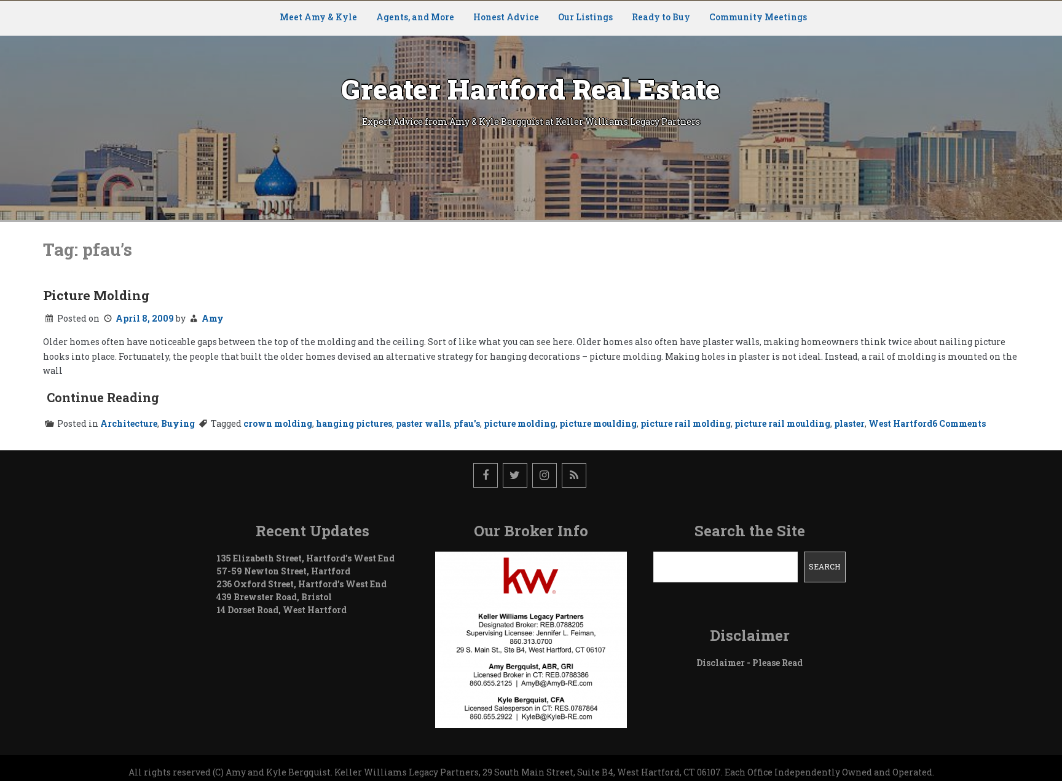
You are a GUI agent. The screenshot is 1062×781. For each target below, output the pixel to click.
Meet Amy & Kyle (318, 17)
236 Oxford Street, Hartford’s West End (301, 584)
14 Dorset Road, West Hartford (281, 610)
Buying (178, 423)
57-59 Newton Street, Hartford (283, 571)
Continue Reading (103, 397)
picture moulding (598, 423)
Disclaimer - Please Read (749, 662)
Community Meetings (758, 17)
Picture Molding (96, 295)
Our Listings (585, 17)
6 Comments (959, 423)
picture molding (520, 423)
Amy (213, 318)
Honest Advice (506, 17)
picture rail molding (685, 423)
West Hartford (900, 423)
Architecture (128, 423)
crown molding (277, 423)
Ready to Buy (661, 17)
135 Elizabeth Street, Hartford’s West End (305, 558)
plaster (849, 423)
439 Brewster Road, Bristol (274, 597)
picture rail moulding (782, 423)
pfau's (467, 423)
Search (824, 566)
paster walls (423, 423)
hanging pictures (354, 423)
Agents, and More (415, 17)
